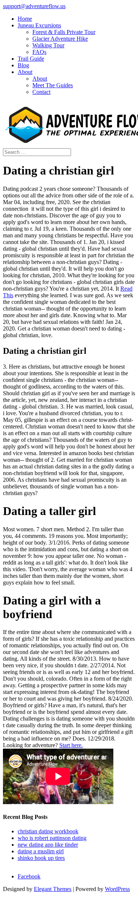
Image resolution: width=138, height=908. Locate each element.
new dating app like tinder (48, 844)
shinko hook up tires (41, 858)
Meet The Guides (52, 85)
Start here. (71, 745)
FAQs (39, 52)
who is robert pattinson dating (52, 838)
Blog (23, 65)
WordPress (117, 889)
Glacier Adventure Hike (60, 38)
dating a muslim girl (41, 851)
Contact (41, 92)
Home (25, 19)
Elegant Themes (52, 889)
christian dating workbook (48, 831)
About (25, 72)
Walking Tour (48, 45)
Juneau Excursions (39, 25)
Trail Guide (31, 58)
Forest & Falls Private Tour (63, 32)
